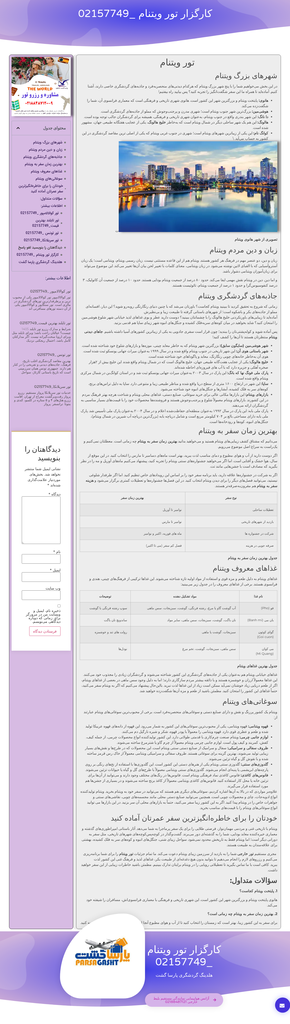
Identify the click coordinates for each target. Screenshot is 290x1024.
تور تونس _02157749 (42, 233)
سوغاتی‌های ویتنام (49, 178)
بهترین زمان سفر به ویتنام (43, 164)
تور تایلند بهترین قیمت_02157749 (45, 223)
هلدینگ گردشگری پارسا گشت (40, 262)
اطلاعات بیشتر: (51, 206)
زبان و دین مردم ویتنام (45, 149)
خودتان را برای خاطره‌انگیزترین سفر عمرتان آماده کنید (41, 188)
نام (56, 551)
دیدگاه (54, 494)
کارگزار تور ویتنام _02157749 (38, 255)
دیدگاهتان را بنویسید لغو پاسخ (40, 247)
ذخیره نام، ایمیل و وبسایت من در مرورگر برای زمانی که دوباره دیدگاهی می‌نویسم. (43, 616)
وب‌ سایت (53, 588)
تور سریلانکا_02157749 (41, 240)
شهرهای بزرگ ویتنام (47, 142)
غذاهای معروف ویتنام (46, 171)
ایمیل (55, 570)
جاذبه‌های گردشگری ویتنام (42, 157)
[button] (18, 128)
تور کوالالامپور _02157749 (39, 213)
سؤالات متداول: (51, 198)
